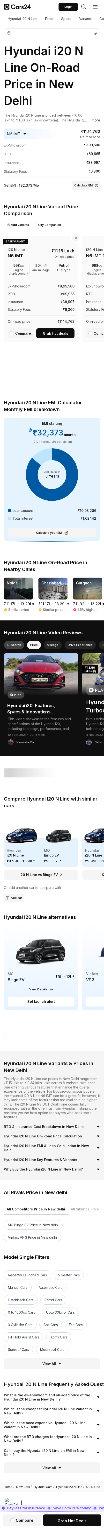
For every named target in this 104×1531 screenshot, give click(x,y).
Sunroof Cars (18, 1349)
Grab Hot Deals (72, 1520)
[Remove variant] (75, 238)
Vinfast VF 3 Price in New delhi (32, 1237)
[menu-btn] (95, 7)
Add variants (20, 225)
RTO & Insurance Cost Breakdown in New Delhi (44, 1127)
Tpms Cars (58, 1337)
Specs (66, 19)
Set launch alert (41, 1001)
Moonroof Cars (52, 1349)
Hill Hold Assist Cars (23, 1337)
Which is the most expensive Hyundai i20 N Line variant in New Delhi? (45, 1425)
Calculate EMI (83, 185)
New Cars (24, 1487)
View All (49, 1364)
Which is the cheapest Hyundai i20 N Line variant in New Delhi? (48, 1411)
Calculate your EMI (49, 533)
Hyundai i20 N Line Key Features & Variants (40, 1160)
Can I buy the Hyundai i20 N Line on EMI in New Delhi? (44, 1452)
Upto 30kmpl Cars (60, 1312)
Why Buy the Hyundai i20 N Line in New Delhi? (43, 1169)
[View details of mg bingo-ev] (41, 967)
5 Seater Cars (69, 1275)
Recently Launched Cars (27, 1275)
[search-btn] (84, 7)
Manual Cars (18, 1287)
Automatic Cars (50, 1287)
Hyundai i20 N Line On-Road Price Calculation (43, 1136)
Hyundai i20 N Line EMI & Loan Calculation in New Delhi (46, 1148)
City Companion (49, 225)
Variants (85, 19)
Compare (23, 333)
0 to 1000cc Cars (21, 1312)
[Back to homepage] (17, 7)
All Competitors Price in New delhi (36, 1209)
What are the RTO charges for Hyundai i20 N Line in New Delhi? (48, 1439)
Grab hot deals (55, 333)
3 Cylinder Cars (20, 1325)
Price (49, 19)
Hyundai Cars (44, 1487)
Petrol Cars (53, 1300)
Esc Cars (76, 1325)
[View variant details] (41, 288)
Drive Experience (80, 645)
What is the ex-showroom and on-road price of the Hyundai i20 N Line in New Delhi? (47, 1397)
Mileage (53, 645)
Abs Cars (51, 1325)
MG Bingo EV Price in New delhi (33, 1225)
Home (9, 1487)
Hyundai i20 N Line (22, 19)
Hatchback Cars (20, 1300)
